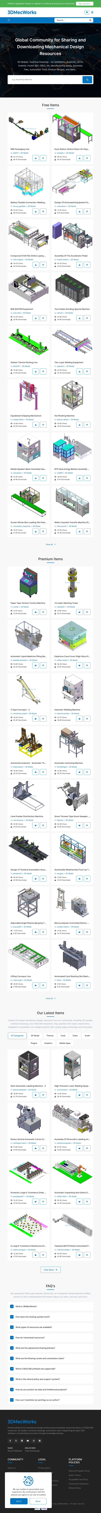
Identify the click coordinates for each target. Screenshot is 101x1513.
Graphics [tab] (48, 1043)
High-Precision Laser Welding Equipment (72, 1086)
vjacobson (17, 473)
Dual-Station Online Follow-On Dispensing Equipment (72, 149)
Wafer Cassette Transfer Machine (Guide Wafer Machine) (72, 522)
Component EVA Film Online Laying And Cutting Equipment (29, 255)
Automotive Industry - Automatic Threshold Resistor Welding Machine (29, 763)
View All (49, 544)
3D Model (24, 153)
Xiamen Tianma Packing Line (24, 362)
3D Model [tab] (35, 1035)
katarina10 (17, 873)
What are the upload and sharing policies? (35, 1348)
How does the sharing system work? (33, 1317)
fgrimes (60, 820)
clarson (60, 313)
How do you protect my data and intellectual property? (41, 1389)
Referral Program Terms (79, 1471)
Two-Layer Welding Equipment (68, 362)
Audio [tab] (87, 1035)
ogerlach (60, 366)
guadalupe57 (18, 1196)
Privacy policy (44, 1468)
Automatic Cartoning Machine (68, 763)
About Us (12, 1468)
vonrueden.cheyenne (21, 526)
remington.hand (19, 1143)
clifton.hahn (61, 1196)
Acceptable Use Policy (78, 1479)
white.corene (62, 660)
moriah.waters (62, 259)
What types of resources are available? (34, 1327)
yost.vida (17, 313)
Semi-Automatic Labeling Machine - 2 (28, 1086)
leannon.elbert (62, 419)
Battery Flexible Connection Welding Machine (29, 202)
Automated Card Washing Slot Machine (72, 976)
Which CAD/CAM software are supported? (35, 1369)
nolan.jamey (18, 767)
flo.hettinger (62, 767)
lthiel (59, 980)
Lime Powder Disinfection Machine (27, 816)
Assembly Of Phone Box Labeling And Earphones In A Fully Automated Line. (72, 1139)
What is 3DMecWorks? (26, 1306)
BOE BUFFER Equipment (22, 309)
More (38, 1501)
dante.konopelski (64, 1143)
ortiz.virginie (18, 259)
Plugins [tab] (34, 1043)
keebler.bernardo (20, 660)
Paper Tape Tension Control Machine (28, 603)
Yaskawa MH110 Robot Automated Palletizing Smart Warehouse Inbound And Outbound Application (72, 1246)
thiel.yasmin (62, 526)
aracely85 (17, 927)
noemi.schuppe (19, 1250)
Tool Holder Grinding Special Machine (72, 309)
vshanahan (61, 206)
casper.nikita (18, 419)
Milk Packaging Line (20, 149)
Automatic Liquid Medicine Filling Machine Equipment (29, 656)
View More (49, 1270)
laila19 (15, 153)
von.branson (18, 820)
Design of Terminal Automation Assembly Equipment (29, 869)
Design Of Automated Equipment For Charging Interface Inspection (72, 202)
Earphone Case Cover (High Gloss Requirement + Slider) (72, 656)
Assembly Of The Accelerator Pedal (70, 255)
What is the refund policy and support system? (38, 1379)
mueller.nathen (63, 927)
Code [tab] (63, 1035)
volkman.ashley (63, 1250)
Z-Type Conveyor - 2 (20, 709)
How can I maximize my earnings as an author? (37, 1400)
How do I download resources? (30, 1337)
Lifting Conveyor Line (21, 976)
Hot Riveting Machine (64, 415)
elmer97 (16, 366)
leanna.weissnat (19, 1090)
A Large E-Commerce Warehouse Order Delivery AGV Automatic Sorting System (29, 1246)
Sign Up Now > (85, 4)
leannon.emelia (63, 713)
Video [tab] (75, 1035)
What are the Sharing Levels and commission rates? (40, 1358)
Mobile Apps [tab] (64, 1043)
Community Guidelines (79, 1484)
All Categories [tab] (17, 1035)
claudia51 (61, 607)
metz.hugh (17, 980)
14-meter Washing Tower (66, 603)
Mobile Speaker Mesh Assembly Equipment (29, 469)
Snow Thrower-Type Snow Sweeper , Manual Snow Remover (72, 816)
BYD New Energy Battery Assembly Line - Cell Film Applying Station (72, 469)
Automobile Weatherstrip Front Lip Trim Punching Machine (72, 869)
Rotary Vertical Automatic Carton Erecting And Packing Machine (29, 1139)
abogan (60, 873)
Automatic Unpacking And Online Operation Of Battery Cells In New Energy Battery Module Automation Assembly (72, 1192)
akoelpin (60, 153)
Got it (19, 1501)
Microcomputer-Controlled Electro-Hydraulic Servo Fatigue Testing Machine (72, 923)
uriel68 (60, 473)
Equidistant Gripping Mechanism (26, 415)
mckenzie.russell (19, 713)
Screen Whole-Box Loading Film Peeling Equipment (29, 522)
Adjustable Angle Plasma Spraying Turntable (29, 923)
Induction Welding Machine (67, 709)
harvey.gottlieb (19, 206)
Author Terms (75, 1475)
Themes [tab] (50, 1035)
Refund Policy (75, 1488)
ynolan (15, 607)
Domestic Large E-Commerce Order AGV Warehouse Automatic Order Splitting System (29, 1192)
